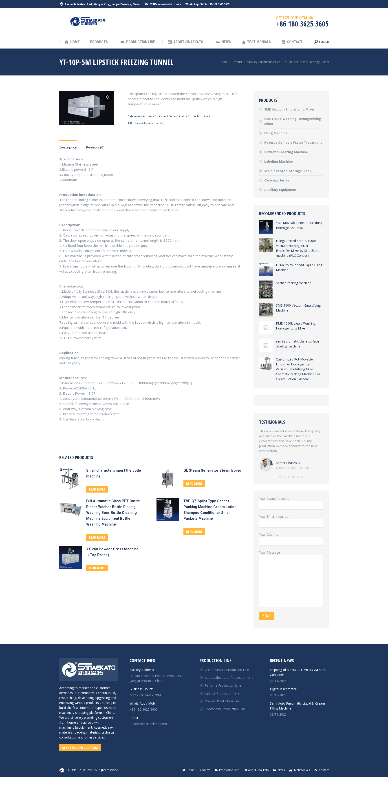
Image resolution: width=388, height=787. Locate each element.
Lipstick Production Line (193, 116)
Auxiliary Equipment (280, 190)
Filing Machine (275, 133)
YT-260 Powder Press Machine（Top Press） (112, 552)
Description (68, 147)
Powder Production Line (222, 701)
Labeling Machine (278, 161)
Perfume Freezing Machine (286, 152)
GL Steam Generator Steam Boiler (212, 470)
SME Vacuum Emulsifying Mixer (289, 109)
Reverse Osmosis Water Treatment (293, 142)
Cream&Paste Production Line (227, 670)
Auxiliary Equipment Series (159, 116)
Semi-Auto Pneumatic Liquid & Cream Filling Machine (297, 705)
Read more (97, 489)
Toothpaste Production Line (225, 709)
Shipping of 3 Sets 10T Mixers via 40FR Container (298, 672)
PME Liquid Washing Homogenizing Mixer (292, 121)
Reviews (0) (95, 147)
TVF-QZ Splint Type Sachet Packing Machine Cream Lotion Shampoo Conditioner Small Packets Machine (209, 510)
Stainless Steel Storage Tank (287, 171)
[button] (280, 477)
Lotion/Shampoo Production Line (229, 677)
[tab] (68, 145)
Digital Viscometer (283, 689)
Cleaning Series (276, 180)
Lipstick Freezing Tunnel (148, 123)
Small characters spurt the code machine (113, 473)
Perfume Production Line (223, 685)
